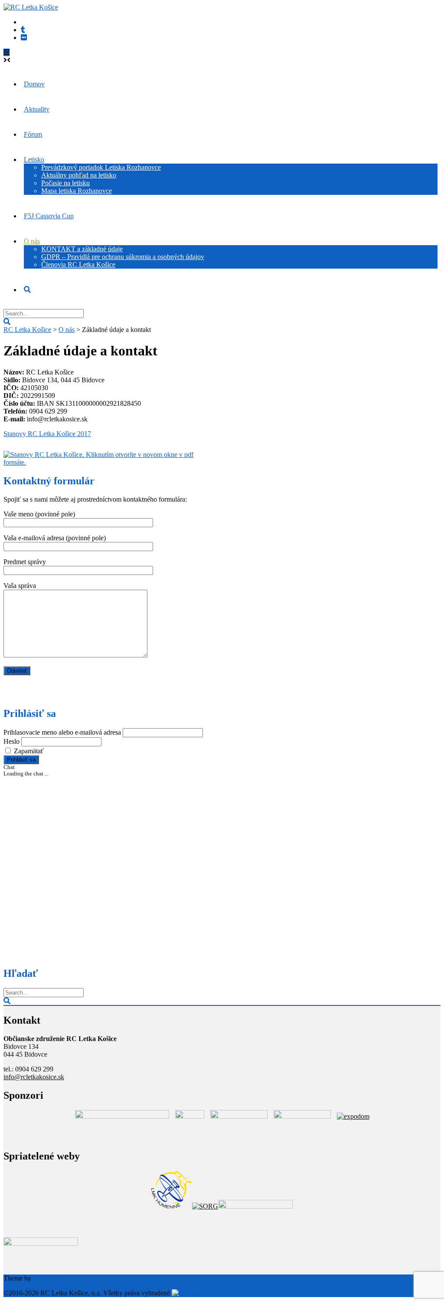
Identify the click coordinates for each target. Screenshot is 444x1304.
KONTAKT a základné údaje (82, 249)
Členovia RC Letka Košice (78, 264)
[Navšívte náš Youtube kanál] (23, 29)
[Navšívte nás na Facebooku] (24, 37)
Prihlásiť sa (21, 759)
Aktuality (36, 109)
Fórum (33, 134)
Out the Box (50, 1278)
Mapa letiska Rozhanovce (76, 190)
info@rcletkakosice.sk (33, 1077)
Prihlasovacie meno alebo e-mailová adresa (62, 732)
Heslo (11, 741)
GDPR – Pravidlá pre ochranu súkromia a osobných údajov (122, 256)
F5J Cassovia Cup (49, 216)
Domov (34, 84)
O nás (32, 241)
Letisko (34, 159)
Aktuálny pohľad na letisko (78, 175)
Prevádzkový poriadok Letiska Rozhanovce (101, 167)
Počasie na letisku (65, 183)
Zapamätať (29, 751)
